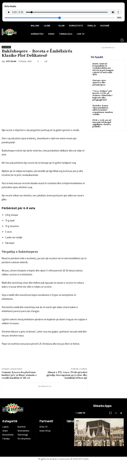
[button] (122, 40)
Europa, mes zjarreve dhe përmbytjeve (99, 82)
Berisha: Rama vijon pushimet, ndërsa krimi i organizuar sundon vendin (102, 110)
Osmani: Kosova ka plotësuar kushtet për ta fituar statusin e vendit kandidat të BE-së (19, 375)
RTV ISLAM (11, 61)
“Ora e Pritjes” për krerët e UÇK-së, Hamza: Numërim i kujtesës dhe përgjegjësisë (102, 95)
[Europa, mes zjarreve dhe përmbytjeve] (119, 83)
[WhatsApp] (52, 69)
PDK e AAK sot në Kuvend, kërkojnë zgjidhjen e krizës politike (101, 123)
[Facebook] (30, 69)
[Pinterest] (45, 69)
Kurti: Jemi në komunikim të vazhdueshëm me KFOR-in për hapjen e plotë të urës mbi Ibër (102, 69)
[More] (60, 69)
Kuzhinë (6, 47)
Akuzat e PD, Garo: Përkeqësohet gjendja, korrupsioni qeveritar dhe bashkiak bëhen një (66, 375)
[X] (37, 69)
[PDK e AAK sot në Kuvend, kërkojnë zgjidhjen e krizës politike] (119, 123)
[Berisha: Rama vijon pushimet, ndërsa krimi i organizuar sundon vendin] (119, 109)
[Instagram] (73, 427)
